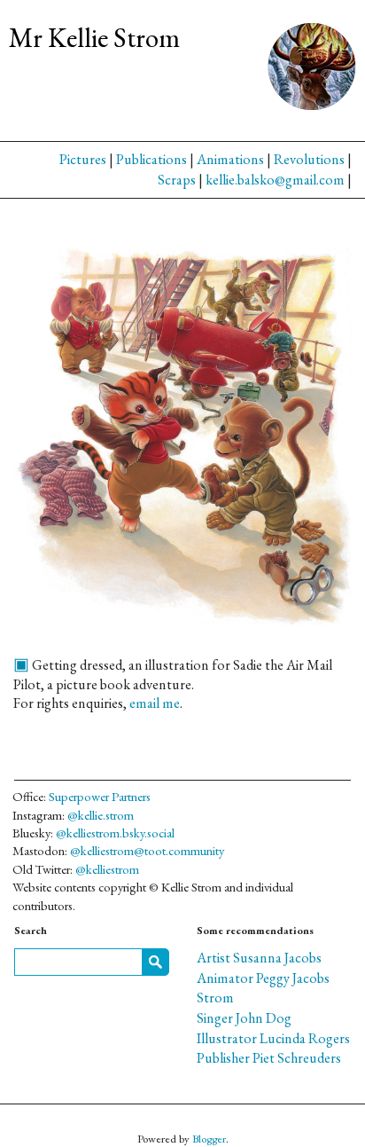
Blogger (209, 1138)
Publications (151, 159)
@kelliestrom (107, 868)
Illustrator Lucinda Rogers (273, 1038)
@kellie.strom (100, 814)
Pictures (82, 159)
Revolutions (309, 159)
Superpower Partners (100, 796)
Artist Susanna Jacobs (259, 957)
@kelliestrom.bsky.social (115, 832)
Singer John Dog (244, 1018)
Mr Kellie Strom (94, 37)
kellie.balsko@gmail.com (275, 179)
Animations (230, 159)
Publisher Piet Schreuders (269, 1058)
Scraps (177, 179)
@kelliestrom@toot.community (147, 850)
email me (154, 703)
